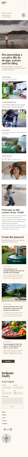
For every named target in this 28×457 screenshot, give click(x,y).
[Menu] (24, 2)
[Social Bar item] (5, 429)
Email (3, 390)
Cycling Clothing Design (9, 102)
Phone (14, 390)
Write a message (5, 396)
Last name (15, 385)
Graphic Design (6, 77)
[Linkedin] (11, 429)
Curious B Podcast (7, 156)
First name (4, 385)
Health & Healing (7, 266)
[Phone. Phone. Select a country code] (15, 393)
